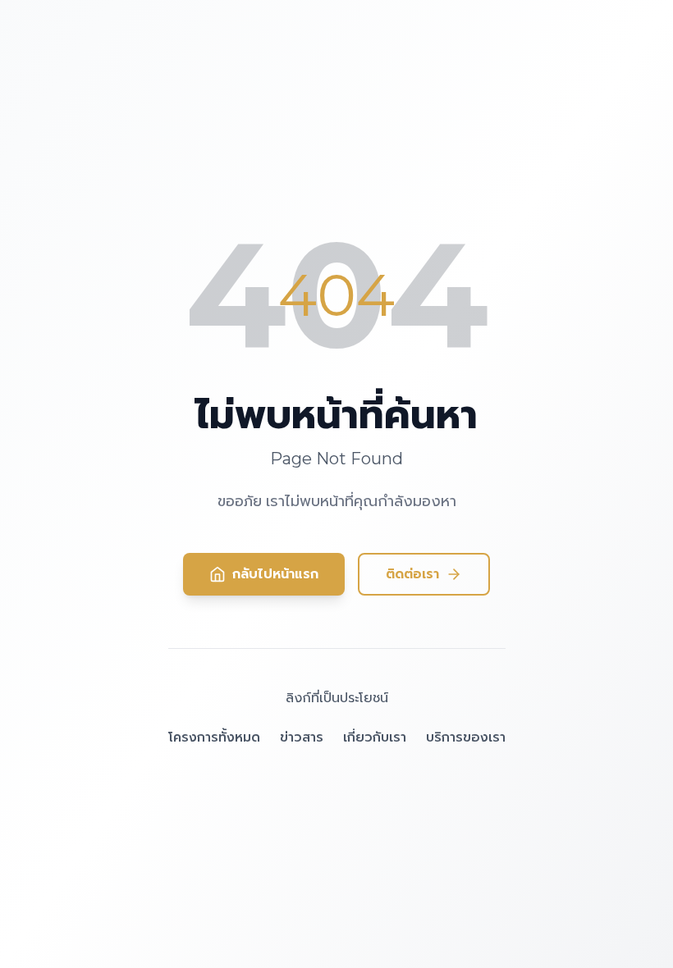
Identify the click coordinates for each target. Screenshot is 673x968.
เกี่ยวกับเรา (374, 737)
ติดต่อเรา (412, 574)
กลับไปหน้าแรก (275, 574)
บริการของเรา (466, 737)
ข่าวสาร (301, 737)
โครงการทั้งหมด (214, 737)
